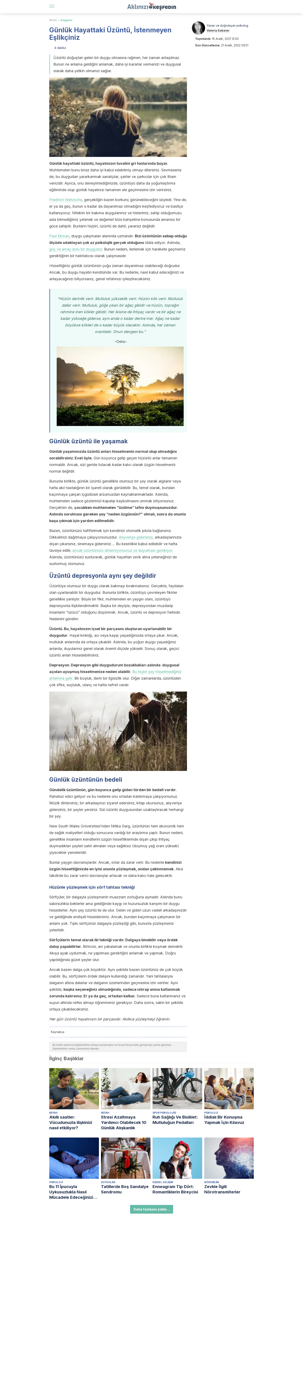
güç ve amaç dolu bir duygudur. (76, 249)
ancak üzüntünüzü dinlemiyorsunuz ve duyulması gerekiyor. (122, 550)
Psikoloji (211, 1112)
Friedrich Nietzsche (65, 200)
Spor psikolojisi (164, 1112)
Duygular (67, 20)
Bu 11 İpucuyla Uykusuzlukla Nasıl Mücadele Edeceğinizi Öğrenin (71, 1192)
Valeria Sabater (218, 30)
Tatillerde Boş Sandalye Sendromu (125, 1189)
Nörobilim (211, 1182)
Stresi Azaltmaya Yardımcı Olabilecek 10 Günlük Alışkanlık (123, 1122)
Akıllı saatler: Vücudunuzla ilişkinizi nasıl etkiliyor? (70, 1122)
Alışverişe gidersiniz (136, 537)
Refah (53, 20)
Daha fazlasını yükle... (152, 1209)
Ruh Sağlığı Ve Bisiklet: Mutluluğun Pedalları (175, 1120)
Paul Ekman (59, 236)
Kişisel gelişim (163, 1182)
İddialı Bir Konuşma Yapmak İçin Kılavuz (224, 1120)
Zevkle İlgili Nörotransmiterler (222, 1189)
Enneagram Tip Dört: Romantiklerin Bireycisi (175, 1189)
